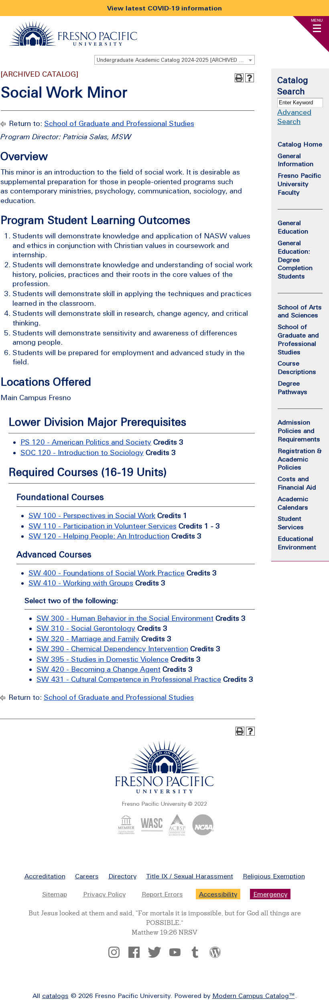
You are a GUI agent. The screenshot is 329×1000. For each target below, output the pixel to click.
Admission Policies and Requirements (299, 431)
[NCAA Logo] (203, 833)
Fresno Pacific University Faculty (299, 184)
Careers (87, 876)
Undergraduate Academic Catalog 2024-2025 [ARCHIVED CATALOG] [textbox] (175, 60)
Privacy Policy (104, 894)
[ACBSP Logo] (177, 833)
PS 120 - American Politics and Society (85, 442)
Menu (317, 20)
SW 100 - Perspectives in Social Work (91, 515)
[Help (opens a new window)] (249, 77)
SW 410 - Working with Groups (80, 583)
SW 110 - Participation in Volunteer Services (102, 526)
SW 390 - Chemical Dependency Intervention (112, 648)
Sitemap (54, 894)
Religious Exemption (274, 876)
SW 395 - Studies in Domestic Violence (103, 659)
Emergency (270, 894)
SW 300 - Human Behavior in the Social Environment (125, 618)
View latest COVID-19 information (164, 8)
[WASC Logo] (152, 833)
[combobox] (174, 60)
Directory (122, 876)
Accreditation (44, 876)
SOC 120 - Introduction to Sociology (82, 452)
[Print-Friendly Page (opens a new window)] (239, 77)
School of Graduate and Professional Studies (119, 123)
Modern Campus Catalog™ (253, 995)
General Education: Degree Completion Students (295, 259)
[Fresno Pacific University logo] (164, 791)
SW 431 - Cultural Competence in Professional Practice (129, 679)
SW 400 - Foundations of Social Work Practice (106, 573)
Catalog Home (300, 144)
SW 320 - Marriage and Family (88, 638)
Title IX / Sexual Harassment (189, 876)
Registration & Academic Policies (300, 459)
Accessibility (218, 894)
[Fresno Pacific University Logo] (73, 43)
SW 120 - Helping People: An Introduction (98, 536)
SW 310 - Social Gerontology (86, 628)
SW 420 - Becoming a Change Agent (98, 669)
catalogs (55, 995)
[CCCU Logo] (126, 833)
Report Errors (162, 894)
